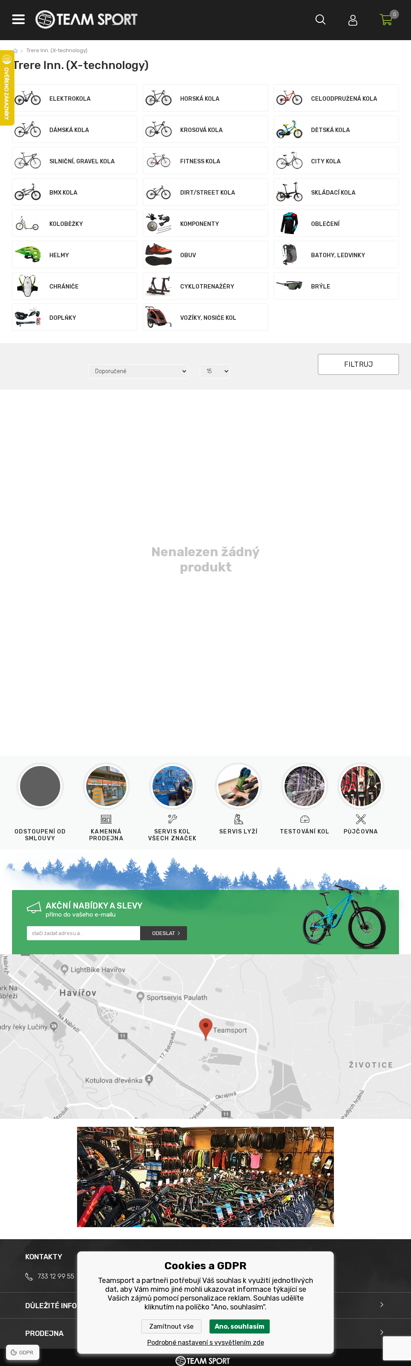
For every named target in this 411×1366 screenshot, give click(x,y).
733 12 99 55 (56, 1276)
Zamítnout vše (171, 1326)
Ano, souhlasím (240, 1326)
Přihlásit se (352, 18)
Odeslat (163, 933)
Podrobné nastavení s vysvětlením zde (205, 1342)
